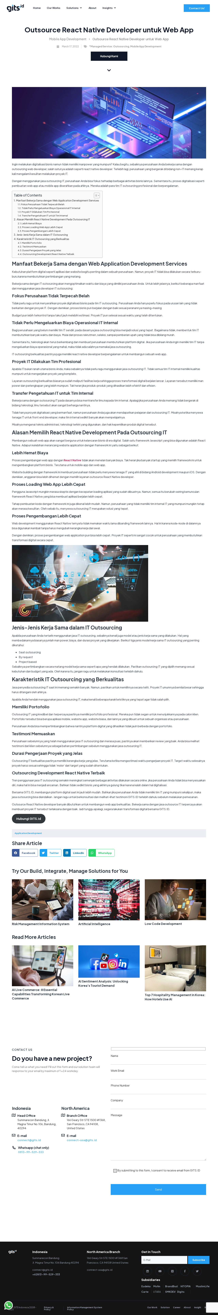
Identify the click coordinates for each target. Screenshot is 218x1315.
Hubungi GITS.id (28, 819)
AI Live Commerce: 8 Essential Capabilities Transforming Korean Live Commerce (41, 994)
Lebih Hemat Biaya (32, 223)
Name (114, 1056)
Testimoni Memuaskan (34, 246)
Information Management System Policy (84, 1308)
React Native (72, 460)
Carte (145, 1291)
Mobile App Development (67, 39)
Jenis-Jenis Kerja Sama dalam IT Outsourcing (42, 234)
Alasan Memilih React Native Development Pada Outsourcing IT (53, 219)
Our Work (152, 1307)
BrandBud (171, 1286)
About (187, 1307)
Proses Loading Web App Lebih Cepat (42, 227)
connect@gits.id (29, 1140)
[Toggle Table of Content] (95, 195)
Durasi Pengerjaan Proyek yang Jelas (41, 250)
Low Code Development (163, 924)
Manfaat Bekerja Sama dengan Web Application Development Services (57, 200)
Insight (197, 1307)
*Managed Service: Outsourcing (109, 46)
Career (176, 1307)
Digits (180, 1291)
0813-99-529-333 (31, 1152)
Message (155, 1142)
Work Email (117, 1070)
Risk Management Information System (40, 924)
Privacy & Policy (49, 1308)
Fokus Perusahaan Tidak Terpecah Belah (42, 204)
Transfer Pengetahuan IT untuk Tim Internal (45, 215)
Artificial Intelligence (94, 924)
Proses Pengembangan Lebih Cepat (41, 231)
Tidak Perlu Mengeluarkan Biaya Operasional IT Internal (51, 208)
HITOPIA (186, 1286)
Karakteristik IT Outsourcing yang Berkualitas (43, 238)
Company (117, 1100)
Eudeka (146, 1286)
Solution (165, 1307)
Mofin (156, 1286)
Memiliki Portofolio (32, 242)
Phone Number (120, 1085)
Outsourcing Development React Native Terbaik (48, 254)
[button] (25, 853)
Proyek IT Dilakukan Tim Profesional (40, 211)
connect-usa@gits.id (82, 1140)
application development (28, 833)
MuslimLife (202, 1286)
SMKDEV (170, 1291)
